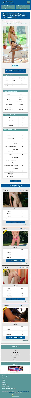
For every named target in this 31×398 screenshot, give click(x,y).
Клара (5, 228)
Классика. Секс (11, 135)
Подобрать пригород (23, 8)
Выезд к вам (5, 386)
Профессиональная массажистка (11, 165)
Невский (20, 99)
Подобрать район (8, 8)
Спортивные (20, 104)
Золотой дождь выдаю (11, 160)
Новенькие (5, 384)
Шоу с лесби (10, 171)
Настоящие (5, 378)
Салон (3, 380)
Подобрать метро (22, 5)
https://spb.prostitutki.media (15, 371)
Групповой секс (11, 138)
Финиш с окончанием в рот (10, 146)
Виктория (6, 305)
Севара (5, 190)
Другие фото (15, 65)
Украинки (21, 109)
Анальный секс (11, 140)
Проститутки (5, 376)
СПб (21, 94)
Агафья (5, 267)
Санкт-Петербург (8, 5)
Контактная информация (9, 388)
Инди (3, 382)
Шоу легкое (10, 173)
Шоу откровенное (11, 176)
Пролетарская (21, 96)
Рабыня (10, 154)
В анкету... (25, 224)
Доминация (10, 152)
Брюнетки (21, 107)
